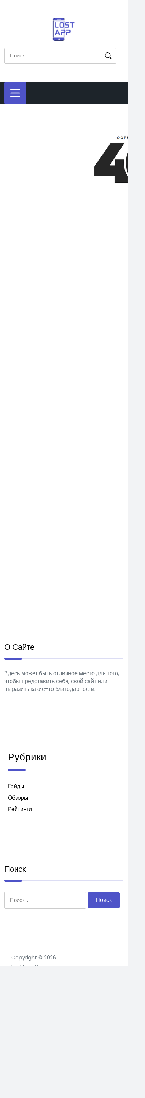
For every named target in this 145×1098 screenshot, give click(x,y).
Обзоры (18, 798)
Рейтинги (20, 809)
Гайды (16, 786)
